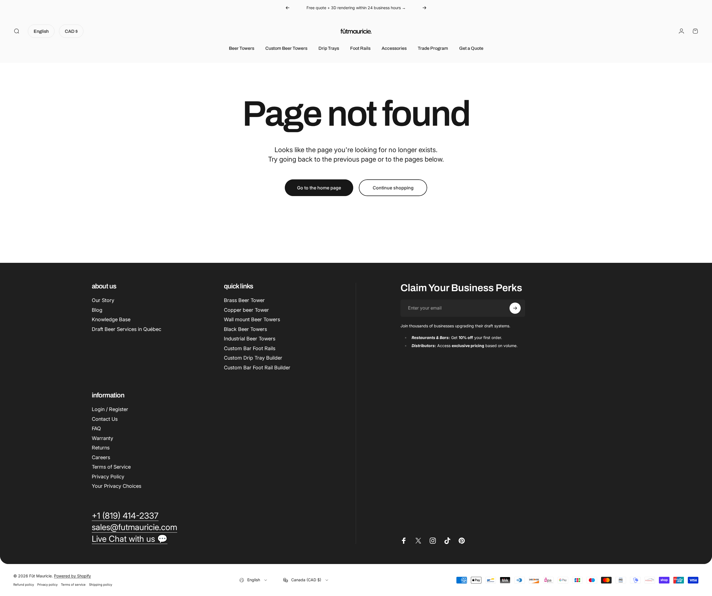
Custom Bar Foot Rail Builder (257, 367)
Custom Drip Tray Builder (253, 358)
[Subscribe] (515, 308)
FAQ (96, 428)
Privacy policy (47, 585)
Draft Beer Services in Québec (126, 329)
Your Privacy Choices (116, 486)
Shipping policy (100, 585)
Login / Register (110, 409)
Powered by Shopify (72, 575)
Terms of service (73, 585)
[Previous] (287, 8)
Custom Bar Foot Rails (249, 348)
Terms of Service (111, 467)
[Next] (424, 8)
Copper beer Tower (246, 310)
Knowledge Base (111, 319)
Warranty (102, 438)
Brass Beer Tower (244, 300)
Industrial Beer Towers (249, 339)
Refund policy (23, 585)
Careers (101, 457)
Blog (97, 310)
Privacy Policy (108, 476)
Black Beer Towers (245, 329)
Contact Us (105, 419)
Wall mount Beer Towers (252, 319)
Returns (101, 448)
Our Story (103, 300)
